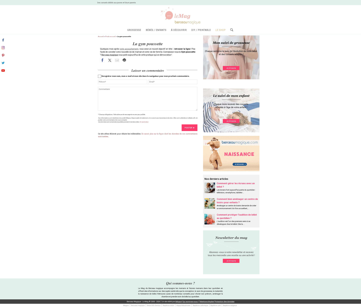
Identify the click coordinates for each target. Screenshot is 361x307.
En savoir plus (144, 122)
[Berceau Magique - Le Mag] (180, 15)
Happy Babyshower (183, 305)
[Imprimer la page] (124, 60)
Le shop (220, 30)
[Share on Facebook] (102, 60)
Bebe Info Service (153, 305)
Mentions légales (207, 301)
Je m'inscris (231, 261)
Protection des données (224, 301)
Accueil (101, 36)
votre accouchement (129, 49)
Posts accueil (110, 36)
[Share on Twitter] (109, 60)
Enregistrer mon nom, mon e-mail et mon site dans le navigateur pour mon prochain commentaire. (146, 76)
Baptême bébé (168, 305)
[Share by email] (117, 60)
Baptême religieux (230, 305)
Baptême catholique (200, 305)
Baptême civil (216, 305)
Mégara (178, 301)
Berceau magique (110, 55)
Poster (188, 128)
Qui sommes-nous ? (191, 301)
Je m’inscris (231, 68)
